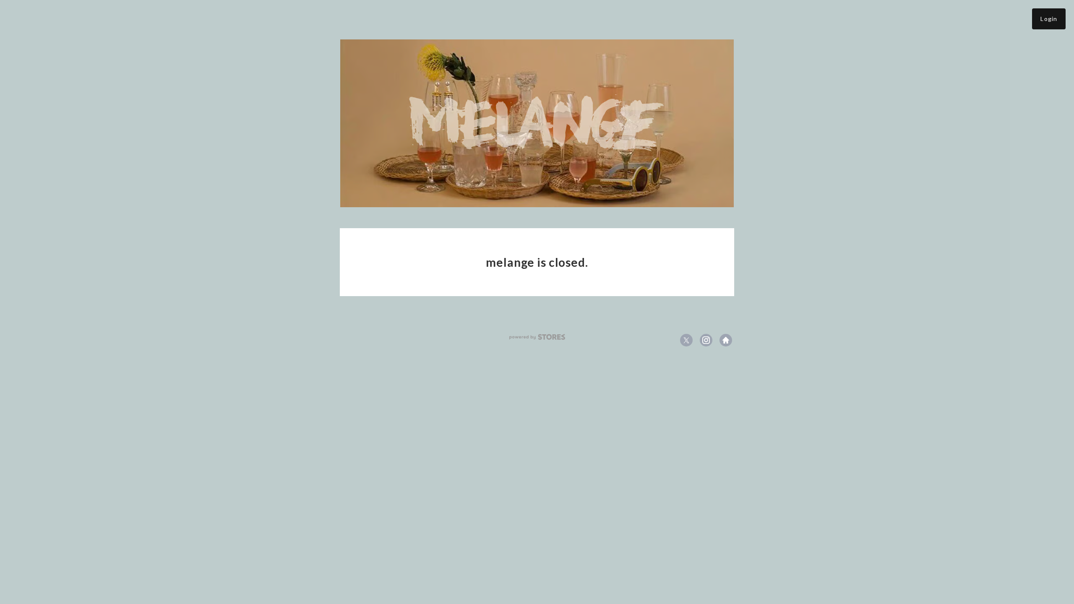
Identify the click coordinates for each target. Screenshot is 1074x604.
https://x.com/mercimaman (686, 340)
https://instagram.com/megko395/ (706, 340)
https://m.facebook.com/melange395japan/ (725, 340)
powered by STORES (537, 337)
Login (1048, 18)
